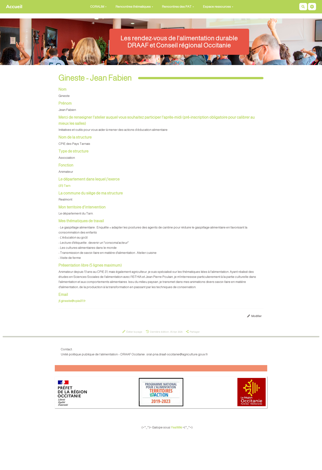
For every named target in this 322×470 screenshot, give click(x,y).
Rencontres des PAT (177, 6)
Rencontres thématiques (133, 6)
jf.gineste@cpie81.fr (72, 301)
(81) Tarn (64, 185)
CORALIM (97, 6)
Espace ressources (217, 6)
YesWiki (176, 427)
